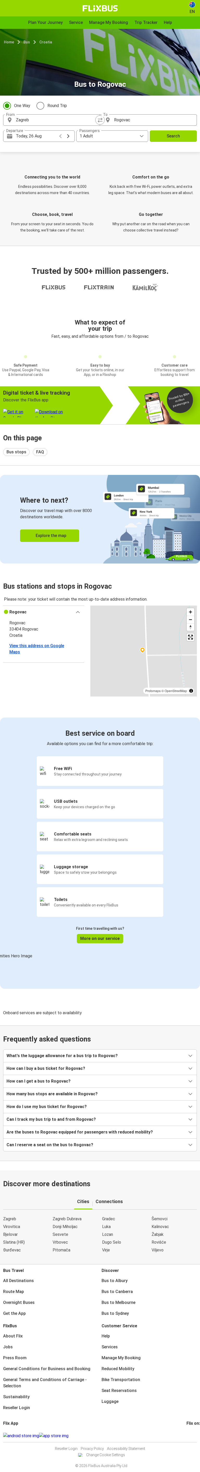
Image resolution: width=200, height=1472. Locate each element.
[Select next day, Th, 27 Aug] (68, 136)
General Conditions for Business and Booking (46, 1368)
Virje (106, 1250)
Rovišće (159, 1242)
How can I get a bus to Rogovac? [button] (39, 1081)
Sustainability (16, 1396)
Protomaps (153, 690)
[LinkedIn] (192, 1435)
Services (110, 1346)
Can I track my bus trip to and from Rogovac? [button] (51, 1119)
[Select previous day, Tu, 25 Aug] (60, 136)
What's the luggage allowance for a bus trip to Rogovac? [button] (62, 1055)
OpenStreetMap (176, 690)
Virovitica (11, 1226)
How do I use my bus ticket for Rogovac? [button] (47, 1106)
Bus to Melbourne (118, 1302)
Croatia (45, 42)
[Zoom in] (190, 612)
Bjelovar (10, 1234)
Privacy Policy (92, 1449)
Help (106, 1336)
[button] (43, 612)
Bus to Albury (115, 1280)
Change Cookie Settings (105, 1455)
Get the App (14, 1313)
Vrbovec (60, 1242)
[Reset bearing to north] (190, 627)
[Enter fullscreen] (190, 637)
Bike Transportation (121, 1379)
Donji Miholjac (65, 1226)
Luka (106, 1226)
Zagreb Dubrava (67, 1218)
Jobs (8, 1346)
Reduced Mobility (118, 1368)
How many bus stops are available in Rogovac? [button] (52, 1093)
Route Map (13, 1291)
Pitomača (61, 1250)
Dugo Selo (111, 1242)
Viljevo (158, 1250)
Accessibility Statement (126, 1449)
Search (173, 136)
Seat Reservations (119, 1390)
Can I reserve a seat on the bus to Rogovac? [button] (50, 1144)
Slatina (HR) (14, 1242)
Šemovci (159, 1218)
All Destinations (18, 1280)
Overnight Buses (19, 1302)
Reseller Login (16, 1407)
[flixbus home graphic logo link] (100, 8)
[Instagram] (189, 1435)
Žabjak (158, 1234)
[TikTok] (195, 1435)
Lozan (107, 1234)
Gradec (108, 1218)
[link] (100, 519)
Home (9, 42)
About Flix (13, 1336)
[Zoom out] (190, 619)
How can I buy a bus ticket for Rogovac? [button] (46, 1068)
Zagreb (9, 1218)
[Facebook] (187, 1435)
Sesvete (60, 1234)
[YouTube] (190, 1435)
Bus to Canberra (117, 1291)
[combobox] (56, 120)
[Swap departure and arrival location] (100, 120)
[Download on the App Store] (53, 1436)
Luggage (110, 1401)
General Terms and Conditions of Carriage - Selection (45, 1382)
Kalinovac (160, 1226)
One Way (22, 105)
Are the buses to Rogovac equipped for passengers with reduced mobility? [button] (80, 1132)
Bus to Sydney (115, 1313)
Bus (26, 42)
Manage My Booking (121, 1357)
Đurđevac (12, 1250)
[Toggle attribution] (191, 691)
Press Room (15, 1357)
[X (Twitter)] (193, 1435)
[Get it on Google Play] (21, 1436)
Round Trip (57, 105)
